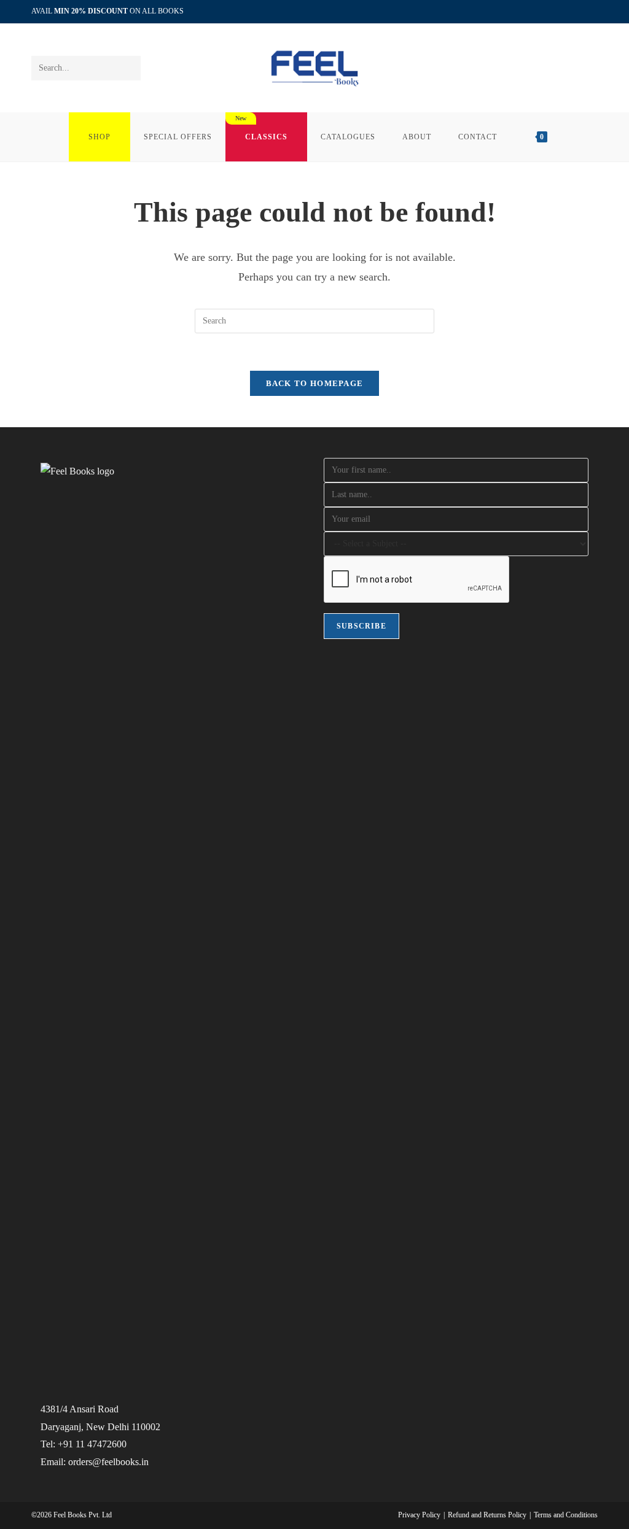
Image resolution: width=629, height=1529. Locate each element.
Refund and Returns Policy (487, 1515)
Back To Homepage (315, 383)
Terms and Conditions (566, 1515)
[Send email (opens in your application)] (592, 12)
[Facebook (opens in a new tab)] (566, 12)
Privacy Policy (419, 1515)
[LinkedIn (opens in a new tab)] (580, 12)
